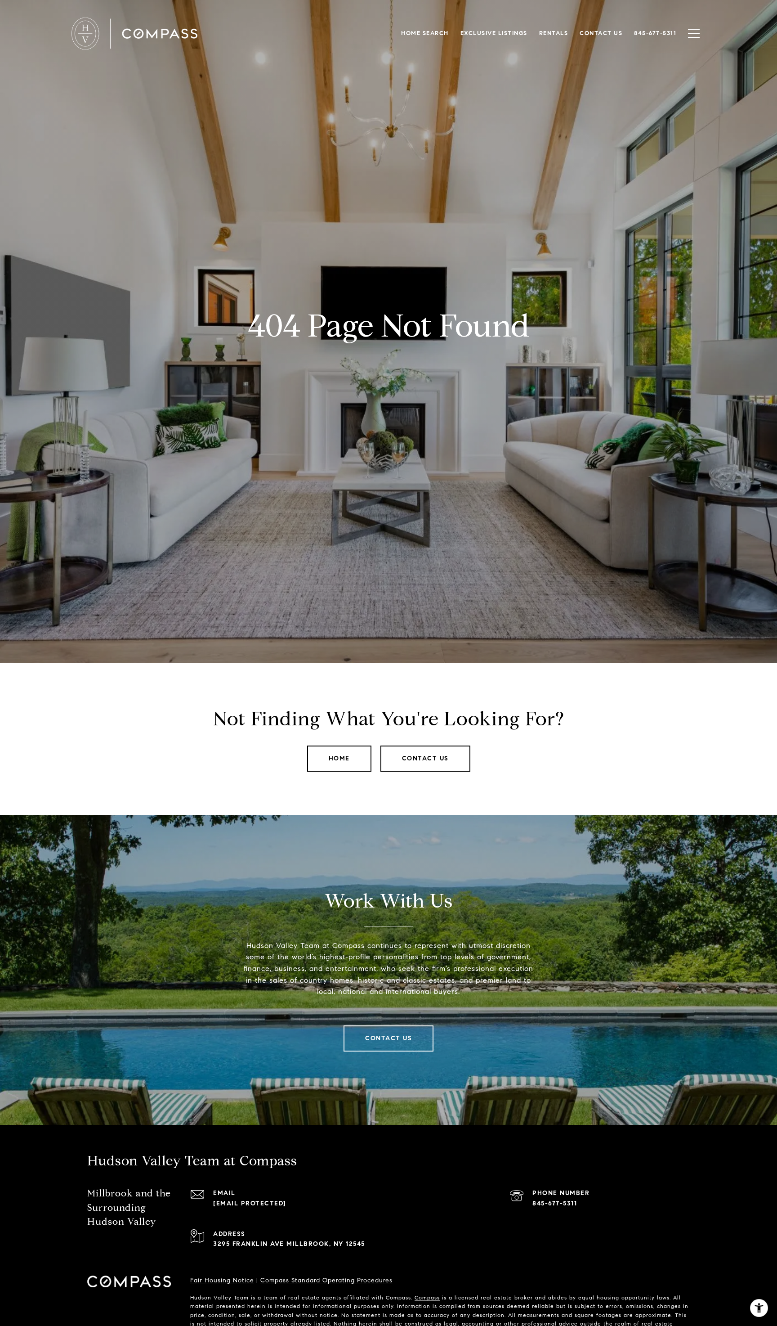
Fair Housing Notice (222, 1280)
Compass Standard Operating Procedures (326, 1280)
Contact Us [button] (425, 758)
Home (339, 758)
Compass (427, 1297)
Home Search (425, 33)
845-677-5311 (554, 1203)
